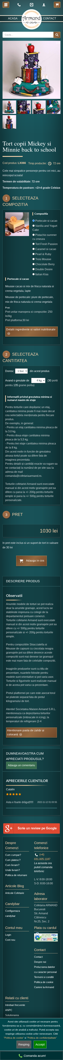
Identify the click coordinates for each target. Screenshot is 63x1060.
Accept (40, 1044)
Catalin (10, 789)
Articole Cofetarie (14, 893)
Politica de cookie (43, 982)
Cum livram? (12, 865)
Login (8, 934)
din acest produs (38, 371)
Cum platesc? (12, 860)
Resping (23, 1044)
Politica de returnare (16, 875)
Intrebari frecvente (15, 1005)
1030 (45, 531)
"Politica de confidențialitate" (42, 1037)
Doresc (9, 371)
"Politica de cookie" (14, 1037)
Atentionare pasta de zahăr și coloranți (25, 732)
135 (15, 385)
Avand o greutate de (17, 380)
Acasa (12, 18)
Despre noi (40, 961)
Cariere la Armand (44, 987)
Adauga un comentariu (21, 765)
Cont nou (10, 939)
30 (49, 380)
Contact (49, 18)
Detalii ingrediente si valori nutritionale (30, 329)
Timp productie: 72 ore (44, 163)
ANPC (8, 1010)
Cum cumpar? (13, 854)
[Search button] (56, 35)
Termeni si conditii (44, 977)
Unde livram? (12, 870)
